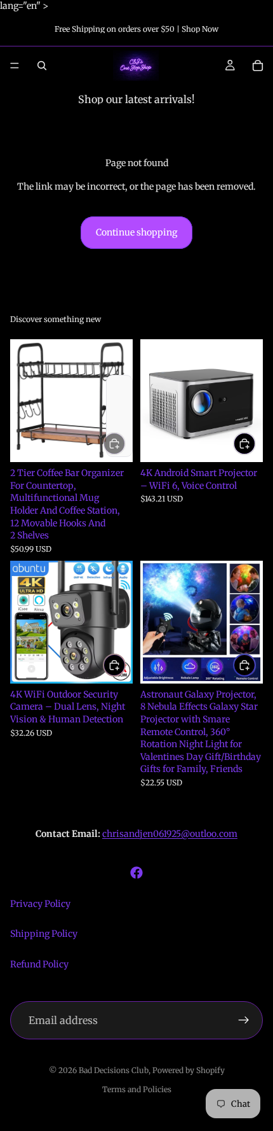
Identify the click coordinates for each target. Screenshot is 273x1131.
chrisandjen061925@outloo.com (169, 833)
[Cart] (258, 66)
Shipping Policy (43, 933)
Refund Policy (39, 964)
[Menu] (14, 65)
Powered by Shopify (188, 1070)
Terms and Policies (136, 1089)
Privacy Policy (40, 904)
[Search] (42, 66)
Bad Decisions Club (114, 1070)
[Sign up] (243, 1020)
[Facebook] (136, 872)
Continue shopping (136, 232)
